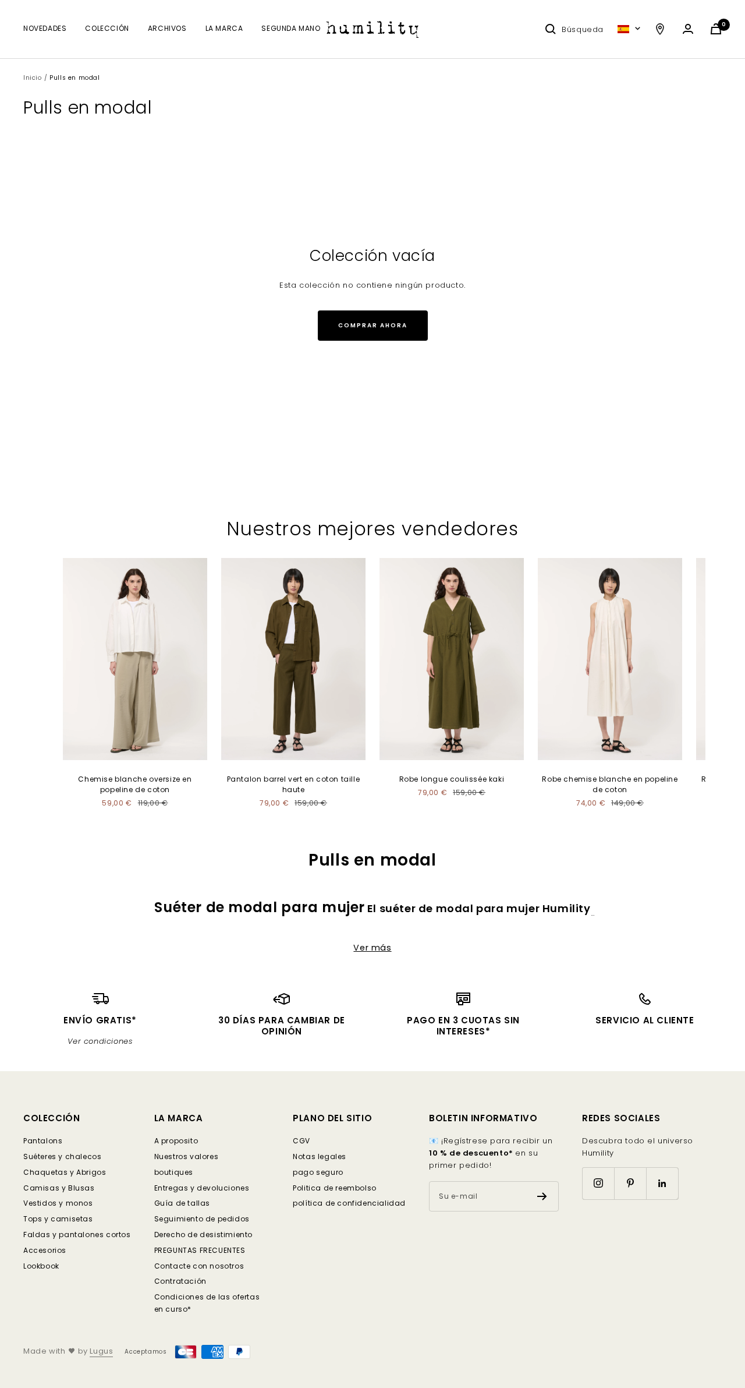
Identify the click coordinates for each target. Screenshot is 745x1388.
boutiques (173, 1172)
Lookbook (41, 1266)
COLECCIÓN (107, 28)
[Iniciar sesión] (688, 29)
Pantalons (42, 1141)
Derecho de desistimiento (203, 1234)
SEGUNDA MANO (290, 28)
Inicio (32, 77)
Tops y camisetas (58, 1219)
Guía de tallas (182, 1203)
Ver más (372, 947)
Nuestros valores (186, 1156)
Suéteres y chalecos (62, 1156)
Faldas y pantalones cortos (77, 1234)
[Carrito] (716, 28)
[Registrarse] (542, 1196)
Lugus (101, 1351)
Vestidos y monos (58, 1203)
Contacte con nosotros (199, 1266)
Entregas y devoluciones (202, 1188)
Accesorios (44, 1250)
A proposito (176, 1141)
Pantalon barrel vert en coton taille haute (293, 784)
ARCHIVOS (167, 28)
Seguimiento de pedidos (202, 1219)
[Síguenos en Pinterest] (630, 1183)
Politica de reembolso (335, 1188)
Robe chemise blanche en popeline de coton (609, 784)
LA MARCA (224, 28)
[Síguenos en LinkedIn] (662, 1183)
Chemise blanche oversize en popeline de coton (134, 784)
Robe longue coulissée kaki (452, 779)
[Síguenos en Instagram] (598, 1183)
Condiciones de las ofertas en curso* (207, 1303)
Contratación (180, 1281)
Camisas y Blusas (59, 1188)
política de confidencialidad (349, 1203)
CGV (301, 1141)
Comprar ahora (372, 325)
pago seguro (318, 1172)
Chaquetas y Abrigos (64, 1172)
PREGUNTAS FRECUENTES (200, 1250)
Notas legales (319, 1156)
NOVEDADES (44, 28)
